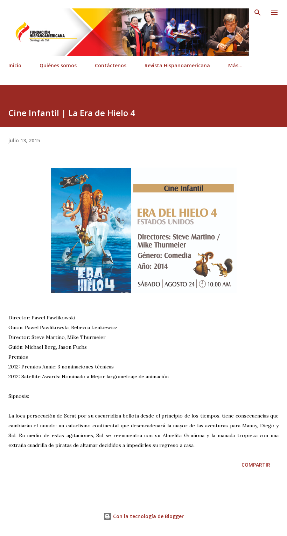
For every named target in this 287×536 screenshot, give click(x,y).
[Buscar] (257, 12)
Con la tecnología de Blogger (148, 516)
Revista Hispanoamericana (177, 65)
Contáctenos (110, 65)
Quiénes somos (58, 65)
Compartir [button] (255, 464)
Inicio (14, 65)
